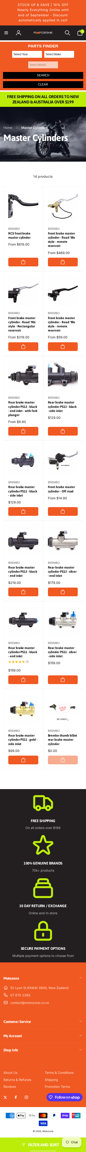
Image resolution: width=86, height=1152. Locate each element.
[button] (6, 33)
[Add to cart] (23, 262)
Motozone (47, 1131)
